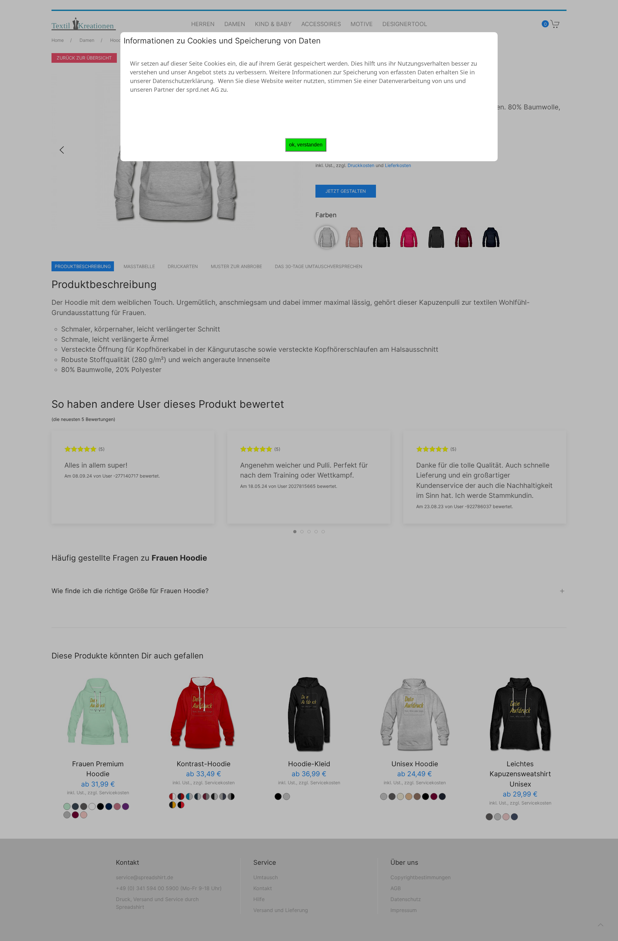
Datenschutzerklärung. (184, 81)
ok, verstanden (306, 144)
